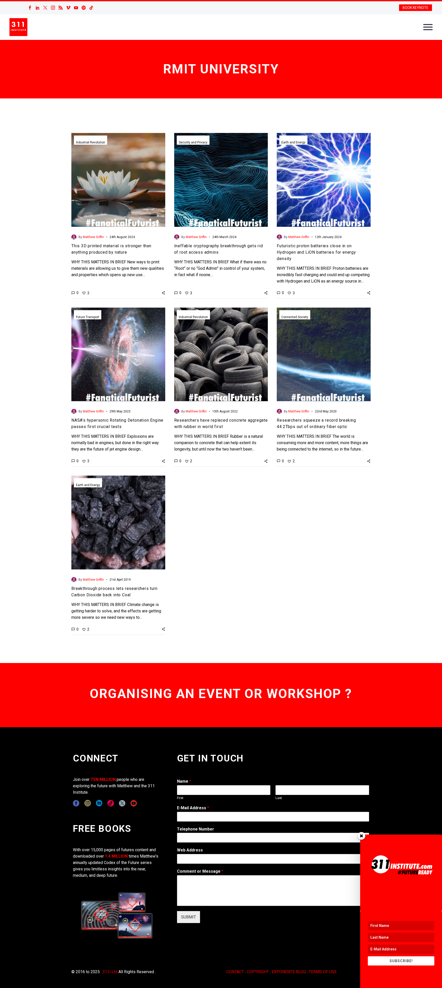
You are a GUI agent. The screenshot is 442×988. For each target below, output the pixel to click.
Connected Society (294, 317)
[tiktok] (110, 803)
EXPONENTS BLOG (289, 971)
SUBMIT (188, 917)
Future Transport (87, 317)
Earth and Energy (293, 142)
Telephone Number (195, 829)
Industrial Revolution (90, 142)
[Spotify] (83, 8)
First (180, 798)
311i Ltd (110, 971)
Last (278, 798)
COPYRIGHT (258, 971)
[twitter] (122, 803)
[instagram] (87, 803)
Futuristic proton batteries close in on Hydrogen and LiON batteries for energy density (316, 252)
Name (184, 781)
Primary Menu (428, 27)
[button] (163, 292)
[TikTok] (91, 8)
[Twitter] (45, 8)
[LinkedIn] (37, 8)
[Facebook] (30, 8)
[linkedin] (99, 803)
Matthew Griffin (93, 237)
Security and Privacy (193, 142)
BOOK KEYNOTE (415, 8)
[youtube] (133, 803)
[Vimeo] (68, 8)
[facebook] (76, 803)
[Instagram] (53, 8)
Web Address (190, 850)
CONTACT (235, 971)
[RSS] (60, 8)
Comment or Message (200, 871)
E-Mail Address (193, 807)
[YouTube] (76, 8)
